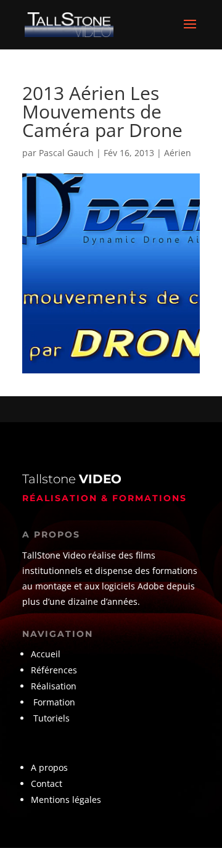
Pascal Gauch (66, 153)
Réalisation (53, 686)
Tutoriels (51, 718)
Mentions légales (66, 799)
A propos (49, 767)
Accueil (45, 654)
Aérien (177, 153)
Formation (54, 702)
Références (55, 670)
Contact (46, 783)
